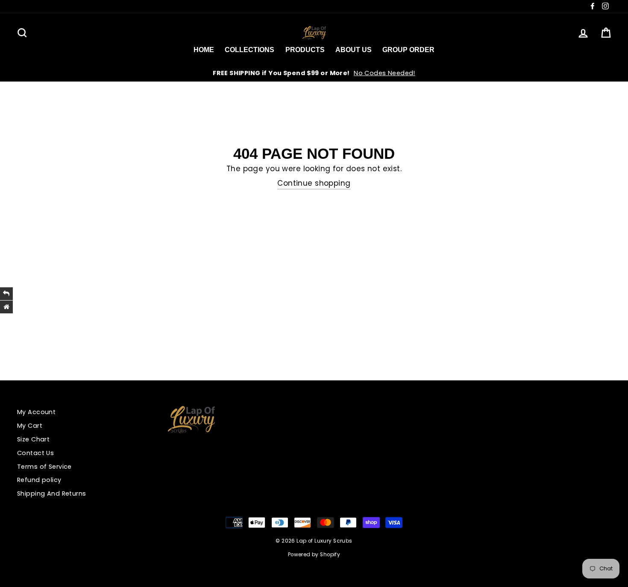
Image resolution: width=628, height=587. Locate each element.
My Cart (29, 425)
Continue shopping (313, 183)
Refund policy (39, 480)
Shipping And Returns (51, 493)
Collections (249, 49)
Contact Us (35, 453)
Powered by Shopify (314, 554)
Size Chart (33, 439)
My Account (36, 412)
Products (305, 49)
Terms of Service (44, 466)
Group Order (408, 49)
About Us (353, 49)
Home (204, 49)
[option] (314, 73)
